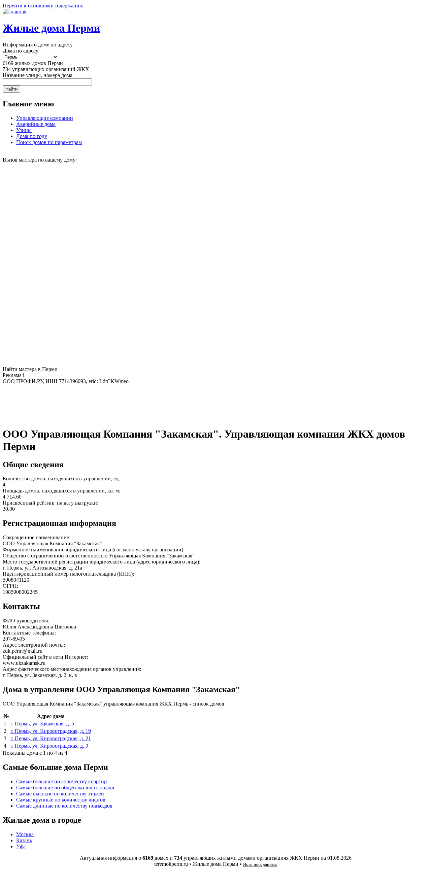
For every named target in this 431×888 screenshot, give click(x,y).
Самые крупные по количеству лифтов (60, 799)
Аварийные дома (36, 124)
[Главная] (14, 11)
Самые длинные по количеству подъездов (64, 806)
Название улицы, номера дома (37, 75)
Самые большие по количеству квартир (61, 781)
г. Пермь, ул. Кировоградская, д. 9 (49, 746)
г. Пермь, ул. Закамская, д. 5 (42, 723)
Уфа (21, 846)
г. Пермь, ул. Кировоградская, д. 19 (50, 731)
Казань (24, 840)
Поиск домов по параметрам (49, 142)
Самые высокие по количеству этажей (60, 793)
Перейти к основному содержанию (43, 5)
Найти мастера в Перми (30, 369)
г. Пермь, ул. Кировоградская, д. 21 (50, 738)
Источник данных (260, 864)
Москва (25, 834)
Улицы (24, 130)
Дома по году (31, 136)
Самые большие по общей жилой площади (65, 787)
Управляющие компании (44, 118)
